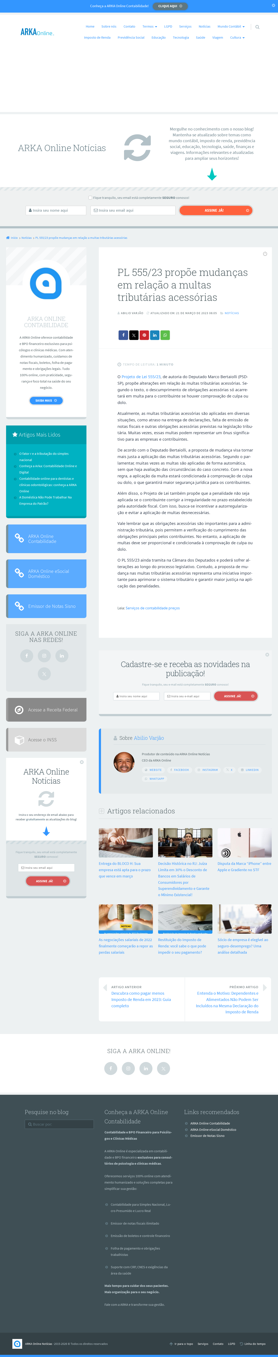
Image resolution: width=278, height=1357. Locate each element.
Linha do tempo (255, 1343)
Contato (129, 26)
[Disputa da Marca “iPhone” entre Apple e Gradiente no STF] (245, 856)
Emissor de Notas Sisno (52, 605)
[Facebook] (26, 655)
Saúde (200, 37)
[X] (44, 673)
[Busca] (253, 22)
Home (90, 26)
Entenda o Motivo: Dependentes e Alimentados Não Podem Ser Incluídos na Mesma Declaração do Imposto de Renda (227, 1000)
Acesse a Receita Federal (53, 709)
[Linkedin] (61, 655)
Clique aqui (167, 6)
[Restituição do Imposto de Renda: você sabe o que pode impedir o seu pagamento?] (185, 933)
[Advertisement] (139, 81)
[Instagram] (44, 655)
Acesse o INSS (42, 739)
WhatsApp (157, 778)
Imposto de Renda (97, 37)
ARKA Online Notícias (38, 1344)
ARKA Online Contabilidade (42, 539)
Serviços (185, 26)
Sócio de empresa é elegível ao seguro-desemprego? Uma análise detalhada (243, 946)
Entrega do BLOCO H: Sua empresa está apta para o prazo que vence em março (125, 870)
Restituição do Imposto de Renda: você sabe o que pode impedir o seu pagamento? (182, 946)
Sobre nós (108, 26)
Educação (159, 37)
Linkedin (252, 770)
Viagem (217, 37)
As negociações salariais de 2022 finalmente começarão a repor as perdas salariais (126, 946)
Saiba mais (43, 400)
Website (156, 770)
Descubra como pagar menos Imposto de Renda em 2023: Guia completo (141, 996)
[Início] (18, 1344)
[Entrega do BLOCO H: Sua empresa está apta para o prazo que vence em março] (126, 856)
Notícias (204, 26)
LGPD (168, 26)
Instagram (210, 770)
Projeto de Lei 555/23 (141, 376)
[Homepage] (37, 32)
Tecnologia (181, 37)
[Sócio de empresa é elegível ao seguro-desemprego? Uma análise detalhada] (245, 933)
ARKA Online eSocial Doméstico (48, 574)
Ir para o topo (184, 1343)
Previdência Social (131, 37)
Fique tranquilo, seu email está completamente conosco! (141, 197)
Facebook (181, 770)
